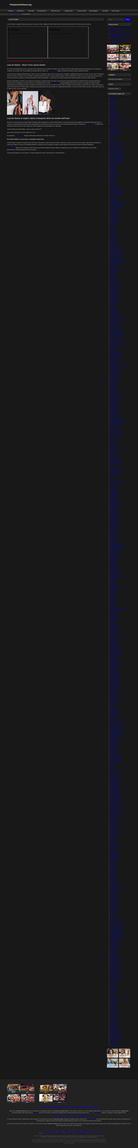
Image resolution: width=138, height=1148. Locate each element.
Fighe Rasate (114, 317)
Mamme (112, 498)
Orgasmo (112, 584)
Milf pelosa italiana (115, 536)
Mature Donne (114, 517)
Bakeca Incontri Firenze (117, 154)
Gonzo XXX (113, 400)
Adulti (111, 105)
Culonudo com (114, 234)
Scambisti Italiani (115, 757)
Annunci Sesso (114, 130)
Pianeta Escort (114, 593)
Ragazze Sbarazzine (116, 732)
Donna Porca (114, 248)
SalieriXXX (113, 753)
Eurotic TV (113, 297)
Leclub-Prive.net (114, 471)
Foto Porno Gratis (115, 372)
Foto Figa (113, 370)
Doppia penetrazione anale (118, 261)
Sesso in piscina (115, 799)
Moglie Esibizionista (116, 545)
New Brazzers (114, 566)
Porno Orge (113, 660)
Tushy (112, 914)
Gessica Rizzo (114, 1030)
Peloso (112, 589)
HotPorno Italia (114, 414)
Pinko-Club (31, 11)
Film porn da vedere (116, 336)
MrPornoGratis (114, 561)
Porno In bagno (114, 641)
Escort (112, 278)
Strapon (112, 870)
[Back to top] (133, 1143)
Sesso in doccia (114, 793)
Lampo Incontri (114, 462)
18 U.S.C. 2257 (53, 1131)
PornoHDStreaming (115, 679)
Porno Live (113, 656)
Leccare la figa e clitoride (117, 469)
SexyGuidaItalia (114, 834)
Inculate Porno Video (116, 437)
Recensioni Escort (115, 740)
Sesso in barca (114, 788)
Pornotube (113, 692)
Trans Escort (113, 904)
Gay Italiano (113, 385)
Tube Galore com (115, 910)
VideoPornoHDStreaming (80, 1133)
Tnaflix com (113, 897)
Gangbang (113, 383)
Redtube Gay (114, 744)
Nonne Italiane (114, 572)
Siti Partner (105, 11)
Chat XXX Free (114, 208)
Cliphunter (113, 219)
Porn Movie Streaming (116, 608)
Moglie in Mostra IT (115, 547)
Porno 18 (112, 624)
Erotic (111, 276)
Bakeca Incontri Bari (116, 149)
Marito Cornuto (114, 507)
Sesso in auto (114, 784)
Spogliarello (113, 866)
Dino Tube (113, 238)
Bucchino (113, 181)
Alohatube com (114, 109)
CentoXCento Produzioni (117, 204)
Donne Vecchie (114, 257)
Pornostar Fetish (115, 690)
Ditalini (112, 240)
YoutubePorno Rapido (116, 1019)
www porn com (114, 971)
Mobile (112, 542)
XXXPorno (113, 1007)
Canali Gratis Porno (115, 189)
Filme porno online (115, 357)
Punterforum (113, 710)
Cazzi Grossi (113, 198)
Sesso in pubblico (115, 801)
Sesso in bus (114, 790)
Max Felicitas (114, 1036)
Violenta (112, 950)
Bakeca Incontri (114, 145)
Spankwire (113, 860)
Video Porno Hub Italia (116, 933)
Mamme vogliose (115, 502)
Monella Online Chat (116, 553)
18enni (112, 99)
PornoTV (112, 694)
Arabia (112, 137)
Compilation (113, 221)
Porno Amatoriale (115, 626)
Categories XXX (69, 11)
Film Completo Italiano (116, 322)
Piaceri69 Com (114, 591)
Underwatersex (114, 919)
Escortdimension (115, 294)
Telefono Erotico (114, 889)
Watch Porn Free (55, 11)
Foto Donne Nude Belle (117, 368)
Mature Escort (114, 519)
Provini (112, 704)
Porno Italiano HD (115, 652)
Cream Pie (113, 227)
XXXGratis (113, 1001)
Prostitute (113, 702)
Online (112, 582)
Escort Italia (113, 284)
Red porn (112, 742)
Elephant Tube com (115, 271)
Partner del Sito (114, 97)
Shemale (112, 835)
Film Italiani (113, 326)
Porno (112, 622)
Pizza (111, 597)
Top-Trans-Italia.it (115, 900)
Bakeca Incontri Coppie (116, 152)
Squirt (112, 868)
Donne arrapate (114, 250)
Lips (111, 479)
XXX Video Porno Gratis (117, 1000)
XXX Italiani (113, 998)
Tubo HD (112, 912)
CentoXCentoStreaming (48, 1133)
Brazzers (112, 179)
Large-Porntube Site (116, 463)
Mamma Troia (114, 496)
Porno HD (113, 639)
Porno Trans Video (115, 666)
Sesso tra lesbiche (115, 818)
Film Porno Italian (115, 345)
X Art (111, 982)
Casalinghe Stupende (116, 192)
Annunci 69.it (114, 122)
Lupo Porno (113, 490)
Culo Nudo (113, 233)
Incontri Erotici (114, 431)
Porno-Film (113, 671)
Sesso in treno (114, 805)
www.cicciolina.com (115, 1045)
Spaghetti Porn (114, 855)
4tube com (113, 103)
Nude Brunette (114, 574)
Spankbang (113, 856)
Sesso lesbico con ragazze (117, 811)
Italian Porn (113, 444)
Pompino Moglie (114, 603)
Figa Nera (113, 311)
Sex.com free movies (116, 828)
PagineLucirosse (115, 587)
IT (110, 441)
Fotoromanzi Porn (115, 376)
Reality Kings (114, 738)
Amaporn (112, 110)
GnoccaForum (114, 395)
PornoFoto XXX (114, 675)
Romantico (113, 748)
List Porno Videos (115, 481)
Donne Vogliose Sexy (116, 259)
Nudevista (113, 578)
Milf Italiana (113, 532)
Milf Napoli (113, 534)
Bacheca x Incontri (115, 143)
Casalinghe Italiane (115, 191)
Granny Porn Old (115, 402)
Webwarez (113, 961)
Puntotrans (113, 715)
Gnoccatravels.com (115, 397)
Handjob (112, 406)
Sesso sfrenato (114, 816)
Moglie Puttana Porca (116, 549)
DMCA (71, 1131)
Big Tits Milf (113, 172)
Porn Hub (113, 607)
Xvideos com (114, 988)
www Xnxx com (114, 977)
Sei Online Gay (114, 769)
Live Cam (113, 482)
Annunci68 (113, 133)
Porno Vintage (114, 669)
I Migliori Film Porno (116, 418)
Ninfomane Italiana (115, 568)
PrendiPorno (113, 700)
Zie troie (112, 1021)
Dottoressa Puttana (115, 267)
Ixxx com (112, 456)
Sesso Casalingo (115, 776)
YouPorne (113, 1015)
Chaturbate (113, 212)
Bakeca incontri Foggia (116, 156)
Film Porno (113, 337)
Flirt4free (112, 362)
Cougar (112, 225)
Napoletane (113, 565)
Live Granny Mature (115, 484)
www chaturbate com (116, 967)
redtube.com (113, 746)
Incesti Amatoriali (115, 425)
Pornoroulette (114, 689)
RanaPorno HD (114, 736)
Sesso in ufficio (114, 807)
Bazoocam (113, 164)
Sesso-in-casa (114, 820)
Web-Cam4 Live (114, 959)
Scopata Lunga (114, 763)
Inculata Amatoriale (115, 435)
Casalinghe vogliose (116, 194)
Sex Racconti (114, 824)
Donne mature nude (115, 254)
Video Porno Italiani (115, 935)
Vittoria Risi (113, 1043)
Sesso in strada (114, 803)
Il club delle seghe (115, 420)
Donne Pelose (114, 255)
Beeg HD (112, 170)
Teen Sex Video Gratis (116, 887)
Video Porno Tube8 (115, 940)
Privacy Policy (77, 1131)
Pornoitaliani (113, 681)
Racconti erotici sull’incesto (118, 723)
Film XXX (113, 349)
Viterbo (112, 952)
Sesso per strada (115, 814)
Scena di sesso (114, 759)
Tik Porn (112, 895)
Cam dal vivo (114, 183)
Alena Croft (113, 1024)
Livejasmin (113, 486)
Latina (112, 465)
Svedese (112, 879)
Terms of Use (85, 1131)
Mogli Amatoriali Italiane (117, 544)
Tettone (112, 891)
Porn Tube (113, 614)
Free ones (113, 379)
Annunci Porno (114, 128)
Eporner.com (113, 275)
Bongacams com (115, 175)
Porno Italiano (114, 647)
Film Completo (114, 320)
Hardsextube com (115, 408)
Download (113, 269)
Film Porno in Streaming (117, 341)
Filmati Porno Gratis (115, 353)
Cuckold (112, 229)
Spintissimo (113, 864)
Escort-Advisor (114, 290)
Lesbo (112, 477)
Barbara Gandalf (115, 1026)
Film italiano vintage (116, 330)
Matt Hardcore (114, 513)
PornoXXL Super (115, 696)
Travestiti (112, 906)
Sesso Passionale (115, 813)
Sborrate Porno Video (116, 755)
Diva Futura (113, 244)
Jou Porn (112, 458)
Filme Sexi (113, 358)
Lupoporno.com (114, 494)
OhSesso (112, 580)
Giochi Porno (114, 391)
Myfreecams (113, 563)
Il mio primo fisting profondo (118, 421)
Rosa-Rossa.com (115, 750)
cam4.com (113, 185)
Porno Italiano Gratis (116, 648)
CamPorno (113, 187)
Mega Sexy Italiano (115, 523)
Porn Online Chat (115, 610)
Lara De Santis (53, 70)
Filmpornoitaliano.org (20, 4)
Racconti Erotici (114, 721)
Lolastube (113, 488)
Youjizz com (113, 1011)
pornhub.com (114, 616)
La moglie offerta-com (116, 460)
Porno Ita (112, 643)
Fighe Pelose (114, 315)
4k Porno (112, 101)
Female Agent (114, 303)
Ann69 (112, 120)
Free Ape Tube (114, 378)
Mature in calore (114, 521)
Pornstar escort (114, 698)
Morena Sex (113, 555)
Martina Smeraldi (115, 1032)
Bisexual (112, 173)
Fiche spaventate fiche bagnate (119, 41)
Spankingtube (114, 858)
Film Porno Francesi (116, 339)
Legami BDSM (114, 473)
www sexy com (114, 973)
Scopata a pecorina (115, 761)
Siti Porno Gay (114, 845)
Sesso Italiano (114, 809)
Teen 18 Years (114, 885)
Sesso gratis (113, 782)
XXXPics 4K (113, 1003)
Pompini (112, 599)
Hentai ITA (113, 412)
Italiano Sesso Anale (116, 450)
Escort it (112, 282)
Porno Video (113, 668)
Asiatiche (112, 141)
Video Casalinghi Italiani (117, 925)
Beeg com (113, 168)
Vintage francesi (114, 948)
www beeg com (114, 965)
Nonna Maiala (114, 570)
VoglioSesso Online (115, 958)
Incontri (112, 427)
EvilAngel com (114, 299)
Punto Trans (113, 711)
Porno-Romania (114, 673)
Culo (111, 231)
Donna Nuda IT (114, 246)
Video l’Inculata (114, 931)
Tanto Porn (113, 881)
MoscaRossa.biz (115, 559)
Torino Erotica (114, 902)
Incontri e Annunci (115, 429)
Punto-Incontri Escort (116, 713)
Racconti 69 (113, 717)
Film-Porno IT (114, 351)
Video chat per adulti (116, 927)
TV (111, 917)
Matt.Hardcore (114, 515)
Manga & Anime (114, 503)
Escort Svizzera (114, 288)
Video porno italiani (115, 938)
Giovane (112, 393)
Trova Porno (113, 908)
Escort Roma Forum (116, 286)
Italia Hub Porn (114, 442)
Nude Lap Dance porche (117, 576)
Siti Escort (113, 841)
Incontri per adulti (115, 433)
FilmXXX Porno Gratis (116, 360)
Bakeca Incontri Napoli (116, 158)
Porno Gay (113, 633)
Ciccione (112, 215)
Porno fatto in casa (115, 631)
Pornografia (113, 677)
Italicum (112, 454)
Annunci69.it (113, 135)
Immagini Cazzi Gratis (116, 423)
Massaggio (113, 511)
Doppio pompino (115, 263)
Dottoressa (113, 265)
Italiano (112, 448)
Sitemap (60, 1131)
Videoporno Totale (115, 944)
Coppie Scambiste (115, 223)
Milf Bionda (113, 528)
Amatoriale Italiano (115, 114)
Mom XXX (113, 551)
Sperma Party (114, 862)
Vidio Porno (113, 946)
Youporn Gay (114, 1013)
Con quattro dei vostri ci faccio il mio (120, 32)
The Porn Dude (115, 11)
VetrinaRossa (114, 921)
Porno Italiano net (115, 654)
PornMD (112, 620)
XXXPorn (113, 1005)
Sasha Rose (113, 1042)
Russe (112, 752)
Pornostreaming (95, 1133)
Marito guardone (114, 509)
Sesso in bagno (114, 786)
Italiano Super (114, 452)
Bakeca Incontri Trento (116, 162)
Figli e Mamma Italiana (116, 318)
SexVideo (113, 832)
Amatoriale (113, 112)
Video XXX (113, 942)
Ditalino (112, 242)
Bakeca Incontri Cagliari (117, 151)
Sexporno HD (114, 830)
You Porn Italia (114, 1009)
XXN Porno (113, 990)
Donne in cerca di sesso (117, 252)
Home (11, 11)
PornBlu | (89, 1133)
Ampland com (114, 118)
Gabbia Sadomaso (115, 381)
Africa (111, 107)
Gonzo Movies (114, 399)
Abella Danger (114, 1022)
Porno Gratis (113, 635)
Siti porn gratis (114, 843)
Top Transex (113, 898)
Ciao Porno (113, 213)
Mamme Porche (114, 500)
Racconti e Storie (115, 719)
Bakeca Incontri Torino (116, 160)
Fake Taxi (113, 301)
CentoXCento (20, 11)
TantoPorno (113, 883)
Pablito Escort (114, 586)
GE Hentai (113, 387)
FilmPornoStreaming (69, 1133)
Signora (112, 839)
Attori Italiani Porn (41, 11)
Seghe (112, 767)
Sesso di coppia (114, 780)
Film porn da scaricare (116, 332)
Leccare (112, 467)
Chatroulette (113, 210)
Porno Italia (113, 645)
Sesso (112, 771)
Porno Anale (113, 627)
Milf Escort (113, 530)
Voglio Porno (114, 956)
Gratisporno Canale (115, 404)
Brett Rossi (113, 1028)
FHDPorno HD (114, 309)
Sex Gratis (113, 822)
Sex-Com (113, 826)
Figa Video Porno (115, 313)
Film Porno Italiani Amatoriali (118, 347)
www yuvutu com (115, 980)
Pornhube (113, 618)
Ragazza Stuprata (115, 731)
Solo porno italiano (115, 853)
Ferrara (112, 305)
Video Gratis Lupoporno (117, 929)
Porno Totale (113, 664)
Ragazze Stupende (115, 734)
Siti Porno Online (115, 847)
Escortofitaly (113, 296)
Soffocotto (113, 851)
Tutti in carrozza (39, 61)
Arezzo (112, 139)
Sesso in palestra (115, 797)
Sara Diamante (114, 1040)
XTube (112, 986)
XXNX (112, 992)
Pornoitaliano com (115, 683)
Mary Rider (113, 1034)
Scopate (112, 765)
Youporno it (113, 1017)
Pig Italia (112, 595)
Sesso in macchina (115, 795)
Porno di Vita (114, 629)
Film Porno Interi (115, 343)
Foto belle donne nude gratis (118, 366)
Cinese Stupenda (115, 217)
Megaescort (113, 524)
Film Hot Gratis (114, 324)
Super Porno (113, 877)
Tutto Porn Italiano (115, 916)
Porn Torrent (113, 612)
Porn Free (113, 605)
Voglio (112, 954)
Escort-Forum (114, 292)
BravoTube (113, 177)
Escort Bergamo (114, 280)
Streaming (113, 872)
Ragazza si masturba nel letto (118, 729)
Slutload (112, 849)
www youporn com (115, 979)
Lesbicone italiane (115, 475)
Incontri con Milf (82, 11)
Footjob (112, 364)
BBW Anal (113, 166)
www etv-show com (115, 969)
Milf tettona (113, 540)
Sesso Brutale (114, 774)
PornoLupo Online (115, 685)
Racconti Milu (114, 727)
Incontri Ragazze (93, 11)
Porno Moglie (114, 658)
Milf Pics (112, 538)
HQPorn (112, 416)
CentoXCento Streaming (117, 206)
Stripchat (112, 876)
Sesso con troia (114, 778)
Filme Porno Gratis (115, 355)
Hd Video (113, 410)
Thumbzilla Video (115, 893)
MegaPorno (113, 526)
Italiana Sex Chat (115, 446)
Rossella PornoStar (115, 1038)
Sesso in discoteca (115, 792)
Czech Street (114, 236)
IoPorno (112, 439)
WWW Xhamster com (116, 975)
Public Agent (113, 708)
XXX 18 (112, 994)
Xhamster (113, 984)
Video (112, 923)
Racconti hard (114, 725)
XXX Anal (113, 996)
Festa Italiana (114, 307)
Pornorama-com (114, 687)
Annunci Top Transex (116, 131)
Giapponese (113, 389)
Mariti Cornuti (114, 505)
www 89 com (114, 963)
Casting (112, 196)
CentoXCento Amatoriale (117, 202)
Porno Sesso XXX (115, 662)
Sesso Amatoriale (115, 772)
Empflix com (113, 273)
